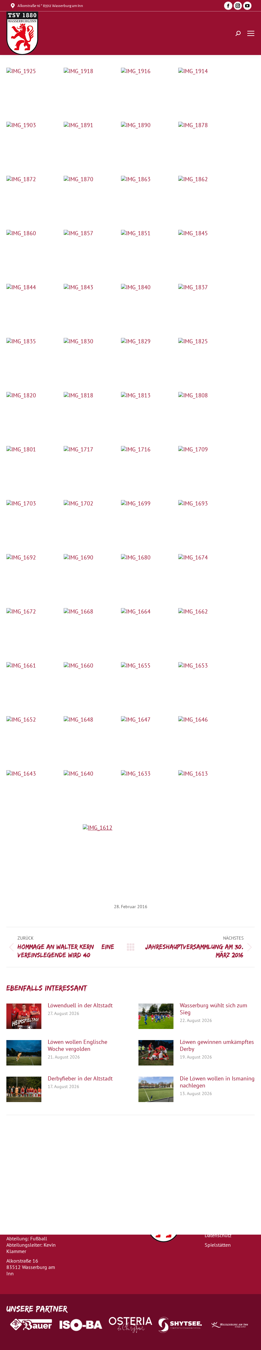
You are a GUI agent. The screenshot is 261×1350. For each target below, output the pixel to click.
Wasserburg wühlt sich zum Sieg (213, 1009)
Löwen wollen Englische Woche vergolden (77, 1045)
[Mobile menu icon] (251, 33)
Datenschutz (218, 1235)
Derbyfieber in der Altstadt (80, 1078)
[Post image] (23, 1016)
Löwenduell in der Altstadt (80, 1005)
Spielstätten (218, 1245)
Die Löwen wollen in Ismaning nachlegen (217, 1082)
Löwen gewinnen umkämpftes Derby (217, 1045)
